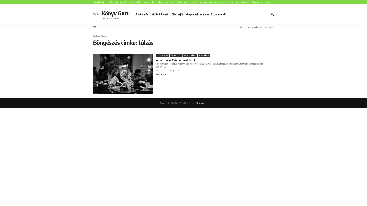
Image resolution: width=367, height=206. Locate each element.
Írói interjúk (177, 14)
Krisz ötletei (204, 55)
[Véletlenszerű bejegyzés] (265, 27)
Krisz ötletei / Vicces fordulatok (176, 60)
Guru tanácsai (162, 55)
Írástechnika (176, 55)
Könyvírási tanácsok (197, 14)
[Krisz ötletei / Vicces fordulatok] (123, 74)
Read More (161, 74)
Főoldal (96, 36)
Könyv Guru (116, 13)
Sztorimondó (218, 14)
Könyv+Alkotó (190, 55)
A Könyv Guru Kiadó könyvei (151, 14)
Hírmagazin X (201, 103)
